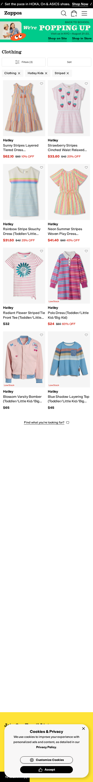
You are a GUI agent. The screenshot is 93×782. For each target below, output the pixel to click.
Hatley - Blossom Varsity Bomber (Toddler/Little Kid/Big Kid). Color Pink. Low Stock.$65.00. (24, 370)
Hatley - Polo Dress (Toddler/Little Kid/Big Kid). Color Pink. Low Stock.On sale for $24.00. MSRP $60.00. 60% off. (69, 287)
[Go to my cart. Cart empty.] (74, 13)
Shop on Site (57, 38)
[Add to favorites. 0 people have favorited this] (41, 83)
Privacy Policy (46, 747)
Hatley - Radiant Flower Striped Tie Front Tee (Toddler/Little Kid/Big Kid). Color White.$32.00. (24, 287)
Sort (69, 62)
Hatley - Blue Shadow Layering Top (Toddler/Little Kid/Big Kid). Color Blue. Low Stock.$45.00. (69, 370)
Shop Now (80, 4)
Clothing (10, 73)
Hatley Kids (35, 73)
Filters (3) (27, 62)
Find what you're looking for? (44, 422)
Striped (60, 73)
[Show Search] (63, 13)
